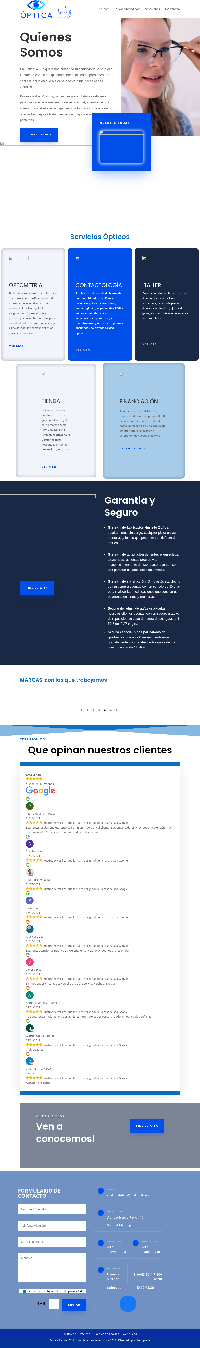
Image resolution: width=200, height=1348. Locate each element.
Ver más (16, 346)
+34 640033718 (151, 1249)
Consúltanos (132, 448)
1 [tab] (81, 710)
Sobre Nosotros (126, 9)
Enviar (74, 1305)
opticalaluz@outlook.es (128, 1195)
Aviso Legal (130, 1334)
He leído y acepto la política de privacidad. (55, 1291)
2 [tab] (87, 710)
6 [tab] (111, 710)
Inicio (103, 9)
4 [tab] (99, 710)
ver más (149, 344)
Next (184, 697)
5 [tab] (105, 710)
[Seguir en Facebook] (128, 1304)
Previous (15, 697)
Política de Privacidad (76, 1334)
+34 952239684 (116, 1249)
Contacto (172, 9)
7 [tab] (116, 710)
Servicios (152, 9)
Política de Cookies (107, 1334)
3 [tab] (93, 710)
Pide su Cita (37, 588)
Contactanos (39, 134)
